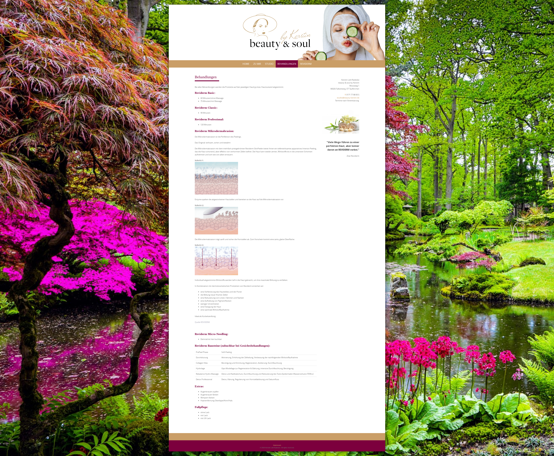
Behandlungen (286, 63)
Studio (269, 63)
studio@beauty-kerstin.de (348, 97)
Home (246, 63)
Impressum (277, 445)
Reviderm (305, 63)
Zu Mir (257, 63)
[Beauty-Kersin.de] (277, 32)
